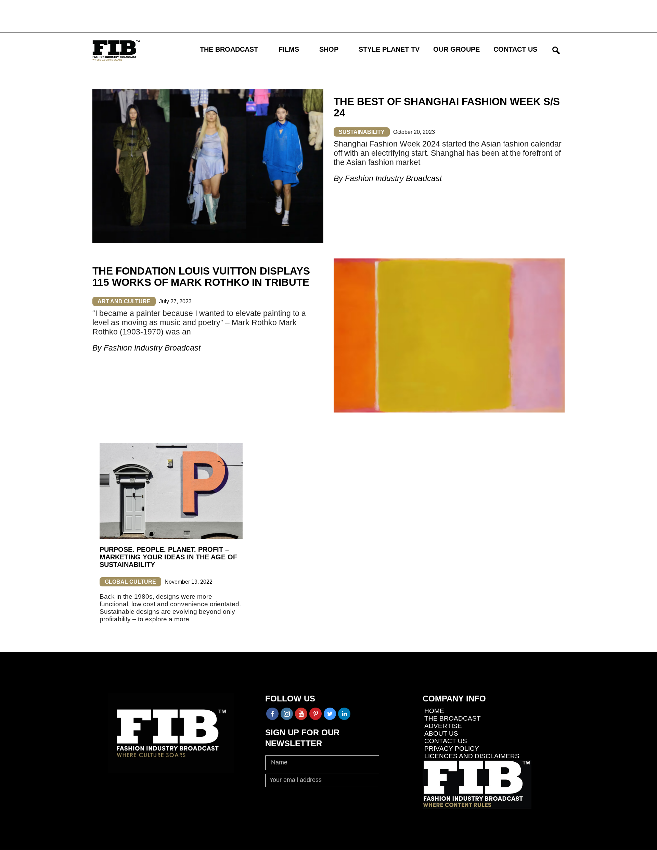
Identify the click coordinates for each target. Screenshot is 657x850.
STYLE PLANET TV (389, 49)
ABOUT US (441, 733)
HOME (434, 710)
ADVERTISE (443, 726)
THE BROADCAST (229, 49)
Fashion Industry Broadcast (393, 178)
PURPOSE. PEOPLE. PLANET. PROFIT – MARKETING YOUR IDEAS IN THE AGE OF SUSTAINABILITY (168, 557)
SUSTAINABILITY (362, 132)
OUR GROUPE (456, 49)
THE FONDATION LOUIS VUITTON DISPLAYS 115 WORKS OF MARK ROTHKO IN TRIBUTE (201, 276)
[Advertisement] (200, 15)
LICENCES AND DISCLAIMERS (471, 756)
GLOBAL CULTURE (130, 582)
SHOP (328, 49)
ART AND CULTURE (124, 301)
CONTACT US (515, 49)
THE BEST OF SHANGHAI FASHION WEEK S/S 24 (447, 107)
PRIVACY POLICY (451, 748)
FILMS (289, 49)
